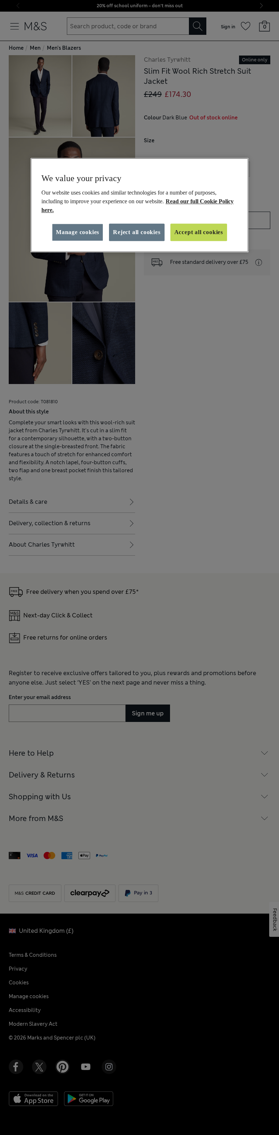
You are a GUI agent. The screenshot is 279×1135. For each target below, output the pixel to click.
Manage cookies (77, 232)
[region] (139, 205)
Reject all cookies (136, 232)
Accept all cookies (198, 232)
